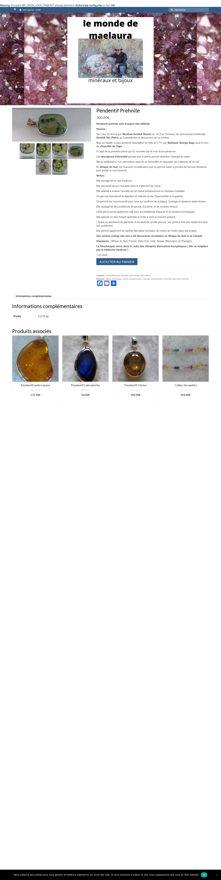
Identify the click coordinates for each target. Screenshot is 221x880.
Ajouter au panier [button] (35, 400)
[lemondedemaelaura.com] (110, 60)
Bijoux (108, 278)
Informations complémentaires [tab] (34, 296)
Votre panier (31, 9)
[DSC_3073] (43, 166)
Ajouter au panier (116, 262)
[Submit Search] (171, 10)
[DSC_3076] (51, 124)
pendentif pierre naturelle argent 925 (166, 278)
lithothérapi (116, 278)
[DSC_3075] (27, 150)
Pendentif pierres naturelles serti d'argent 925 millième (128, 275)
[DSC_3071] (60, 150)
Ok (204, 874)
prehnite (185, 278)
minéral (125, 278)
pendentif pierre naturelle (139, 278)
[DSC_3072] (43, 150)
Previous (15, 775)
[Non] (216, 875)
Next (206, 775)
